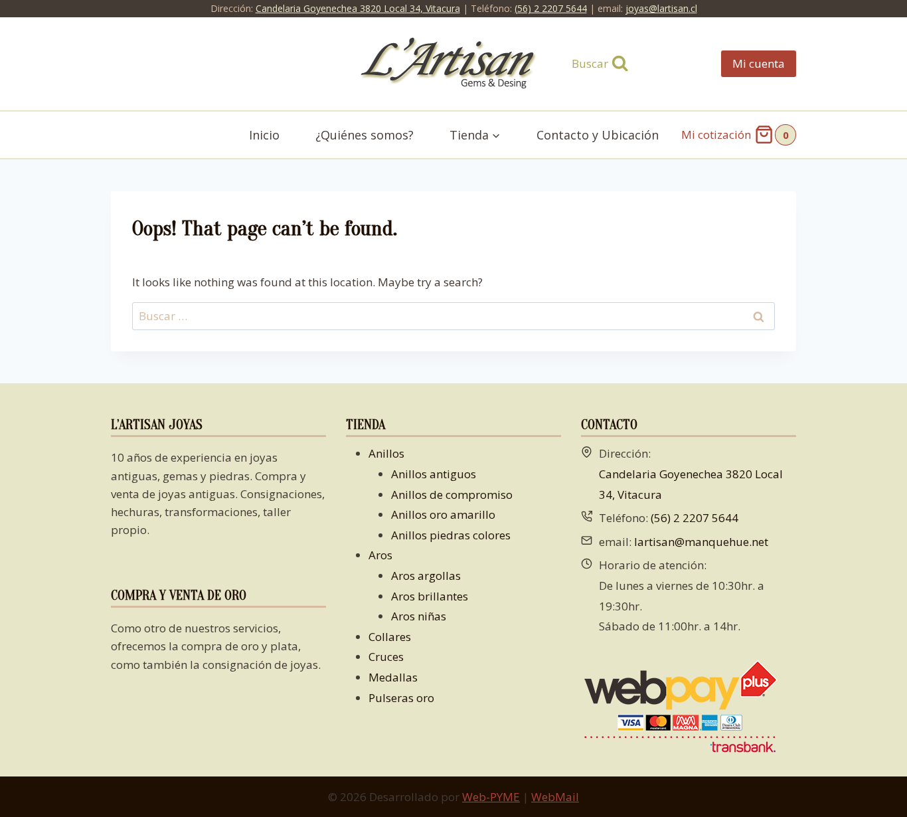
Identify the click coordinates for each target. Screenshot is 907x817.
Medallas (393, 677)
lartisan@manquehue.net (701, 541)
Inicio (264, 135)
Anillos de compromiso (452, 494)
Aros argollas (426, 575)
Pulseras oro (401, 697)
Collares (390, 636)
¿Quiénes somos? (364, 135)
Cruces (386, 656)
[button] (496, 135)
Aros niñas (418, 616)
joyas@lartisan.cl (661, 8)
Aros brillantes (429, 596)
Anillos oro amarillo (443, 514)
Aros (380, 555)
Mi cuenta (758, 63)
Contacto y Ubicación (597, 135)
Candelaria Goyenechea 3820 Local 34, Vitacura (358, 8)
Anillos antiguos (433, 474)
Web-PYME (491, 796)
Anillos (386, 453)
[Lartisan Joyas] (453, 64)
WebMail (555, 796)
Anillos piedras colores (451, 535)
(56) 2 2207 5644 (551, 8)
